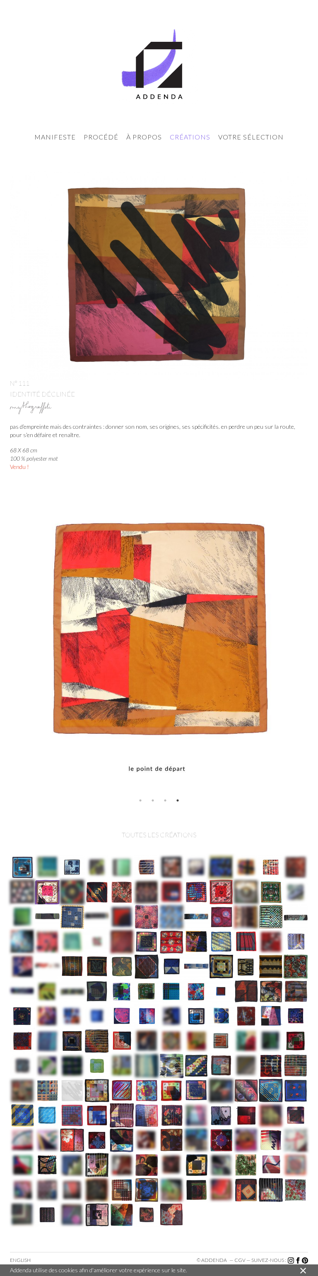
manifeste (55, 137)
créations (190, 137)
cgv (240, 1260)
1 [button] (140, 800)
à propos (144, 137)
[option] (159, 645)
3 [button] (165, 800)
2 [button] (153, 800)
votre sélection (251, 137)
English (20, 1260)
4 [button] (177, 800)
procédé (101, 137)
